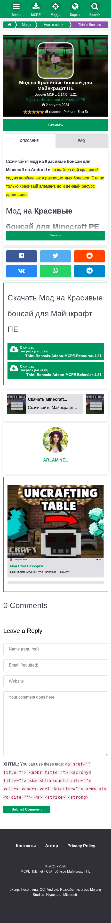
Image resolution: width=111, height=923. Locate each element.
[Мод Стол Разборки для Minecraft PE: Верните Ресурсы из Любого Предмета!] (55, 521)
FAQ (81, 141)
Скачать (55, 125)
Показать (55, 235)
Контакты (26, 846)
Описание (29, 141)
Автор (51, 846)
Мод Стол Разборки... (28, 566)
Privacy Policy (81, 846)
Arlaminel (55, 460)
